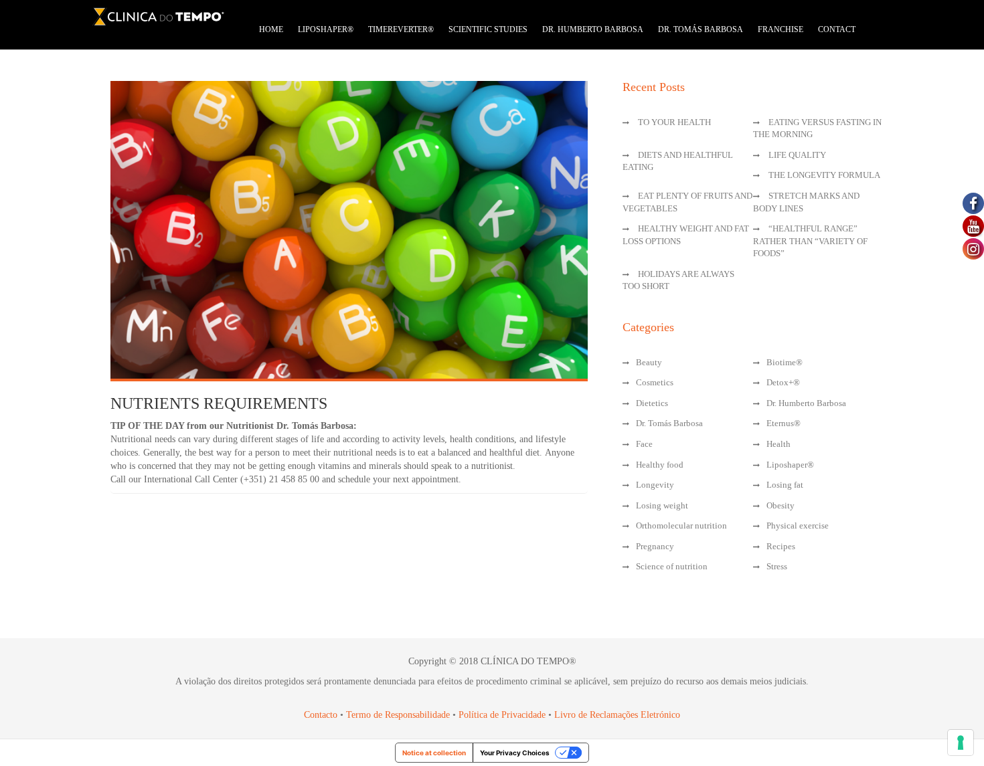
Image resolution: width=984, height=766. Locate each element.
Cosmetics (654, 382)
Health (778, 444)
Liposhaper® (790, 465)
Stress (776, 566)
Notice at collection (434, 753)
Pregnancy (655, 546)
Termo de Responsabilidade (399, 715)
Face (644, 444)
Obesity (780, 505)
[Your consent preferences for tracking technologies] (960, 742)
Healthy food (659, 465)
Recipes (780, 546)
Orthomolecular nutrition (681, 525)
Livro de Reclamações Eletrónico (617, 715)
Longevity (655, 485)
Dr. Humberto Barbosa (806, 403)
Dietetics (652, 403)
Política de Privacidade (502, 715)
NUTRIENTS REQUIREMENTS (218, 403)
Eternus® (783, 423)
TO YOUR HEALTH (674, 122)
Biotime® (784, 362)
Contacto (320, 715)
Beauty (649, 362)
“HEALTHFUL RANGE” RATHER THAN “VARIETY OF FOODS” (810, 240)
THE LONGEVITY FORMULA (824, 175)
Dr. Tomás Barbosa (669, 423)
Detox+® (783, 382)
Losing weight (662, 505)
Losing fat (784, 485)
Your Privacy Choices (515, 753)
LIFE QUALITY (797, 155)
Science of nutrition (672, 566)
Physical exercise (797, 525)
